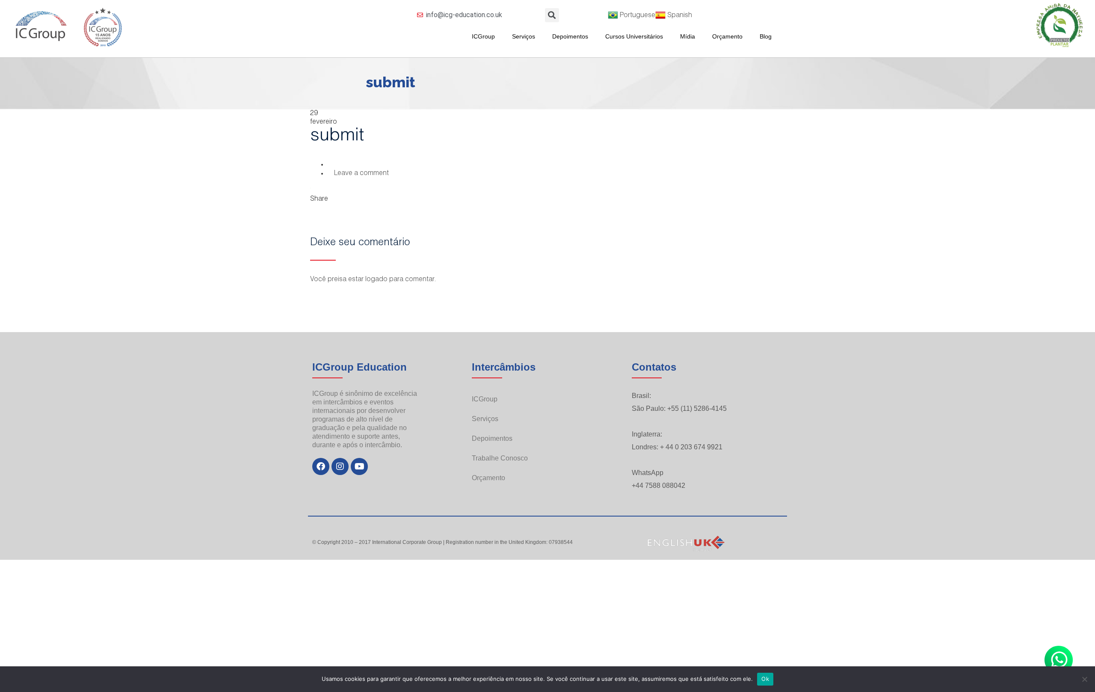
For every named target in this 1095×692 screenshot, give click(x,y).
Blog (766, 36)
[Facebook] (320, 466)
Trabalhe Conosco (500, 458)
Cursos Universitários (634, 36)
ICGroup (483, 36)
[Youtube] (359, 466)
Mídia (687, 36)
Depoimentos (570, 36)
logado (376, 279)
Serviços (523, 36)
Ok (765, 678)
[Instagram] (340, 466)
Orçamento (727, 36)
